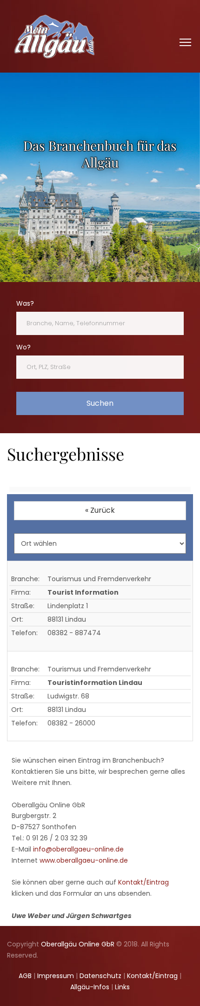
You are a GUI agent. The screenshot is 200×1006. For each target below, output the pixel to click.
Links (122, 987)
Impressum (55, 975)
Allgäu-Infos (89, 987)
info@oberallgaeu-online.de (78, 849)
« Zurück (100, 510)
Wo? (23, 347)
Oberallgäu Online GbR (77, 944)
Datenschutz (100, 975)
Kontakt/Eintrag (143, 882)
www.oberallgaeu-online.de (84, 860)
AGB (25, 975)
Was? (25, 303)
